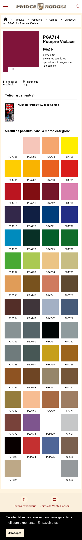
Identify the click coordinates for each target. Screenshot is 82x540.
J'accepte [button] (14, 532)
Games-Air (70, 19)
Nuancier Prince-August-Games (38, 104)
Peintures (36, 19)
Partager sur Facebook (10, 83)
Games (53, 19)
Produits (19, 19)
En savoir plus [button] (48, 522)
